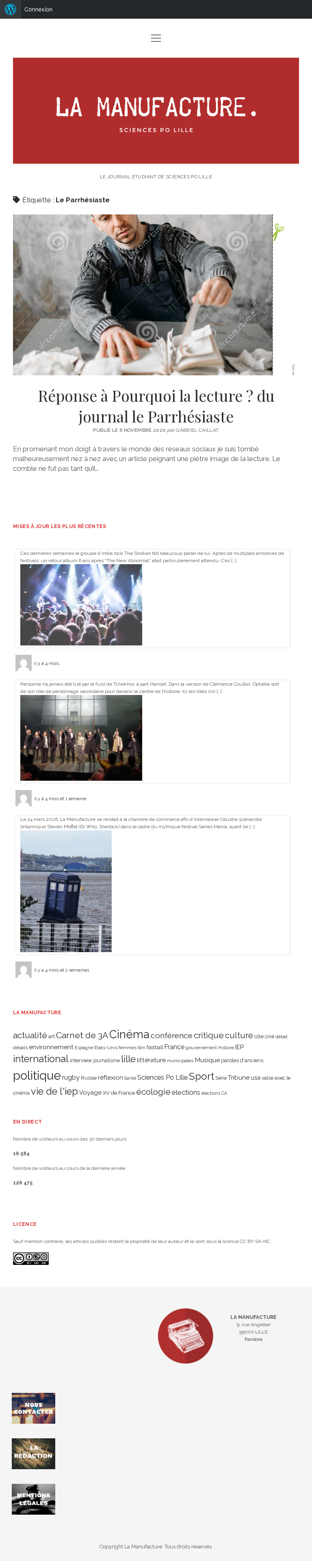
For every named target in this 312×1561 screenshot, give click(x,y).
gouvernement (201, 1047)
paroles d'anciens (242, 1060)
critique (209, 1035)
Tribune (238, 1077)
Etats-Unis (105, 1047)
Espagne (84, 1047)
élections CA (214, 1093)
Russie (89, 1078)
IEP (239, 1047)
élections (186, 1092)
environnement (51, 1047)
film (141, 1047)
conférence (172, 1035)
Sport (201, 1076)
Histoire (226, 1047)
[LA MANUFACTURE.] (156, 159)
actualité (30, 1035)
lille (128, 1058)
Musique (207, 1060)
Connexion (38, 9)
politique (37, 1075)
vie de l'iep (54, 1091)
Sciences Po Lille (162, 1077)
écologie (153, 1092)
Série (221, 1078)
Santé (130, 1078)
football (155, 1047)
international (41, 1059)
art (51, 1036)
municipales (180, 1060)
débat (281, 1036)
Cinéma (129, 1034)
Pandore (253, 1339)
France (174, 1047)
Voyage (90, 1092)
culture (239, 1035)
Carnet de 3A (82, 1035)
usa (255, 1077)
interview (81, 1060)
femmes (127, 1047)
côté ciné (264, 1036)
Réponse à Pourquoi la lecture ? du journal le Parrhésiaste (156, 294)
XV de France (119, 1093)
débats (20, 1047)
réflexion (110, 1077)
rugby (71, 1077)
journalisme (106, 1060)
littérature (151, 1060)
